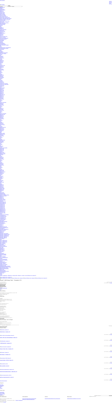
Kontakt (48, 398)
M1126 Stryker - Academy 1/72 (5, 331)
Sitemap (58, 398)
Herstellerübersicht (51, 398)
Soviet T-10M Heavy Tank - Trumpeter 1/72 (30, 275)
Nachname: (1, 323)
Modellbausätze (5, 275)
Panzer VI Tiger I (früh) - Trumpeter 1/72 (6, 348)
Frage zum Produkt (2, 285)
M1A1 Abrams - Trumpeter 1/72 (5, 354)
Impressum (23, 398)
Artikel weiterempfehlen (3, 286)
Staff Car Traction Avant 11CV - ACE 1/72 (7, 377)
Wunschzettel (72, 398)
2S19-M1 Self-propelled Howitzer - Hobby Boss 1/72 (8, 371)
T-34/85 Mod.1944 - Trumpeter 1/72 (6, 343)
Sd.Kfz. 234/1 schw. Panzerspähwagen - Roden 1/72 (8, 337)
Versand (111, 334)
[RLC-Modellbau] (2, 4)
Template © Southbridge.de (19, 400)
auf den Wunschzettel (3, 284)
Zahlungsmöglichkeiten (32, 398)
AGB (35, 398)
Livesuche (55, 398)
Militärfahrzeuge (10, 275)
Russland (23, 275)
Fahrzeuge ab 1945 (14, 275)
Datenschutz (32, 399)
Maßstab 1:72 (19, 275)
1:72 (0, 289)
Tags (59, 398)
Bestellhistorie (69, 398)
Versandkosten (27, 398)
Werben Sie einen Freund (77, 398)
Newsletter (46, 398)
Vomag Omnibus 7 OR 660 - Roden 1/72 (6, 360)
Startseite (1, 275)
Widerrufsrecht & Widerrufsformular (26, 399)
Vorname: (1, 322)
